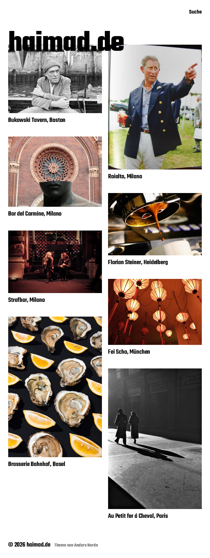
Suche (195, 12)
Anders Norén (86, 545)
